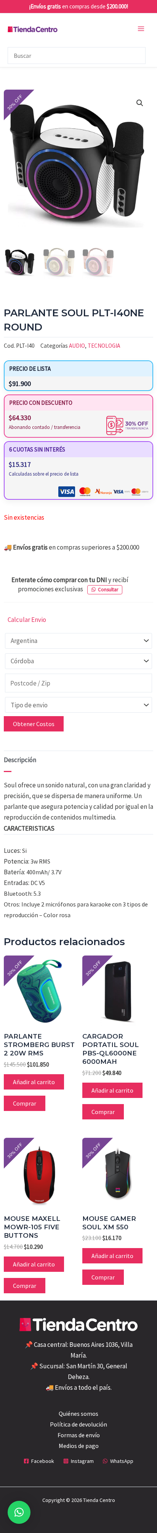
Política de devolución (78, 1424)
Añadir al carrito (34, 1082)
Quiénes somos (78, 1413)
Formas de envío (79, 1435)
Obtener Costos (33, 724)
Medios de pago (79, 1446)
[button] (140, 103)
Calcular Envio (27, 619)
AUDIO (77, 345)
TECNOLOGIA (104, 345)
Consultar (108, 589)
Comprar (24, 1103)
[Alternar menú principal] (141, 28)
